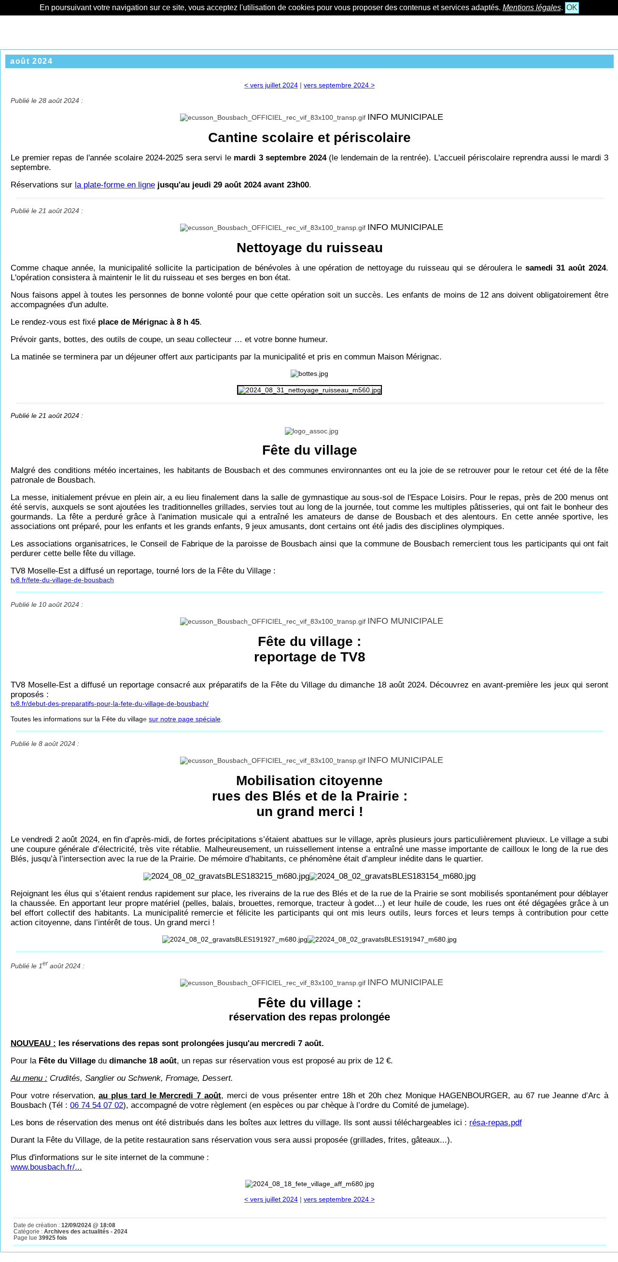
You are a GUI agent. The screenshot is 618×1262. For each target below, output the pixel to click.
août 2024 (31, 61)
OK (571, 7)
